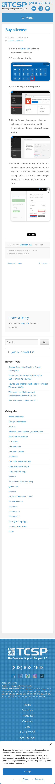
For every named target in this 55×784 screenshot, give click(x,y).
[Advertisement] (27, 288)
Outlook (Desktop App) (19, 466)
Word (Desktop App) (18, 521)
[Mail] (47, 8)
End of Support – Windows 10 (22, 400)
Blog (28, 726)
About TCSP (28, 732)
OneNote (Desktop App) (20, 461)
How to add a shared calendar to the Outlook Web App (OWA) (25, 377)
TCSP (14, 6)
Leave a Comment (15, 41)
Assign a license (15, 263)
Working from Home (18, 526)
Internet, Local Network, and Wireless (26, 431)
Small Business (16, 501)
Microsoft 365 (26, 245)
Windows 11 (14, 516)
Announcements (16, 416)
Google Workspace (17, 421)
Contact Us (39, 779)
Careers (27, 721)
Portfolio (12, 476)
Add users (43, 263)
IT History (13, 441)
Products (27, 715)
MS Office (13, 456)
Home (27, 704)
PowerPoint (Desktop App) (21, 481)
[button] (50, 744)
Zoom (11, 531)
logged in (25, 323)
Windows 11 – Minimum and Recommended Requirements (22, 394)
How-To (12, 426)
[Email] (33, 8)
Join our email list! (22, 352)
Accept (27, 771)
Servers (12, 491)
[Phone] (40, 8)
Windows (13, 506)
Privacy (26, 779)
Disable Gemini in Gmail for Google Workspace (25, 369)
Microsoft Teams (16, 451)
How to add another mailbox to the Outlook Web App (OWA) (28, 385)
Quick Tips (13, 486)
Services (27, 710)
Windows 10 (14, 511)
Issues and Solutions (18, 436)
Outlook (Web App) (17, 471)
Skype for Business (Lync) (21, 496)
